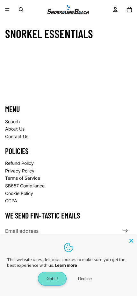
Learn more (66, 265)
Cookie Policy (19, 193)
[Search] (21, 10)
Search (12, 121)
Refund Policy (19, 163)
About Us (15, 128)
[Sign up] (125, 231)
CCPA (11, 200)
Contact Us (16, 136)
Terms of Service (22, 178)
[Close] (131, 241)
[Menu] (7, 9)
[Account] (115, 10)
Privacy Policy (19, 170)
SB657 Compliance (25, 185)
